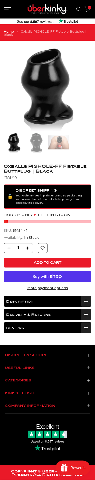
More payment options (47, 288)
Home (9, 31)
